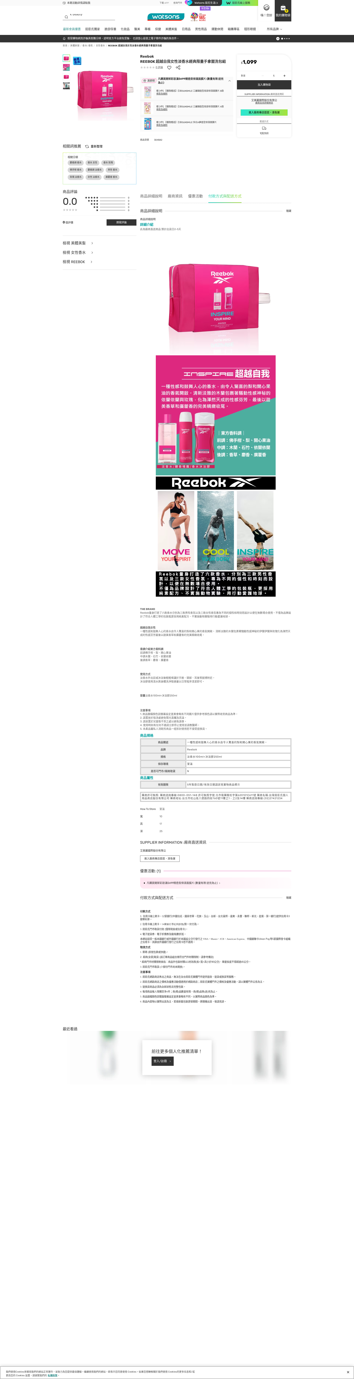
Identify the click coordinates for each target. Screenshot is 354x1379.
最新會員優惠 (72, 29)
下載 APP (164, 3)
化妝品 (125, 29)
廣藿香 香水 (111, 177)
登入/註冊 (160, 1061)
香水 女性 (92, 162)
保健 (158, 29)
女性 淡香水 (93, 177)
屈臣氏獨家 (92, 29)
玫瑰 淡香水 (75, 177)
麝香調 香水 (75, 162)
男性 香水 (112, 170)
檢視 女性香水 (75, 253)
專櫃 (147, 29)
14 (172, 924)
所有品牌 (273, 29)
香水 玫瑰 (108, 162)
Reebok (147, 56)
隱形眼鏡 (250, 29)
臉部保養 (110, 29)
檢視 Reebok (74, 262)
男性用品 (201, 29)
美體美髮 (171, 29)
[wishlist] (169, 67)
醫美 (137, 29)
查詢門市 (177, 3)
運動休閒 (217, 29)
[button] (283, 10)
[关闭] (348, 1372)
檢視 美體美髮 (75, 243)
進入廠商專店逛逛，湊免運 (264, 112)
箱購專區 (234, 29)
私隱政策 (52, 1375)
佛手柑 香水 (75, 170)
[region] (177, 1372)
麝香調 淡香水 (95, 170)
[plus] (284, 76)
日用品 (186, 29)
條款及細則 (161, 94)
